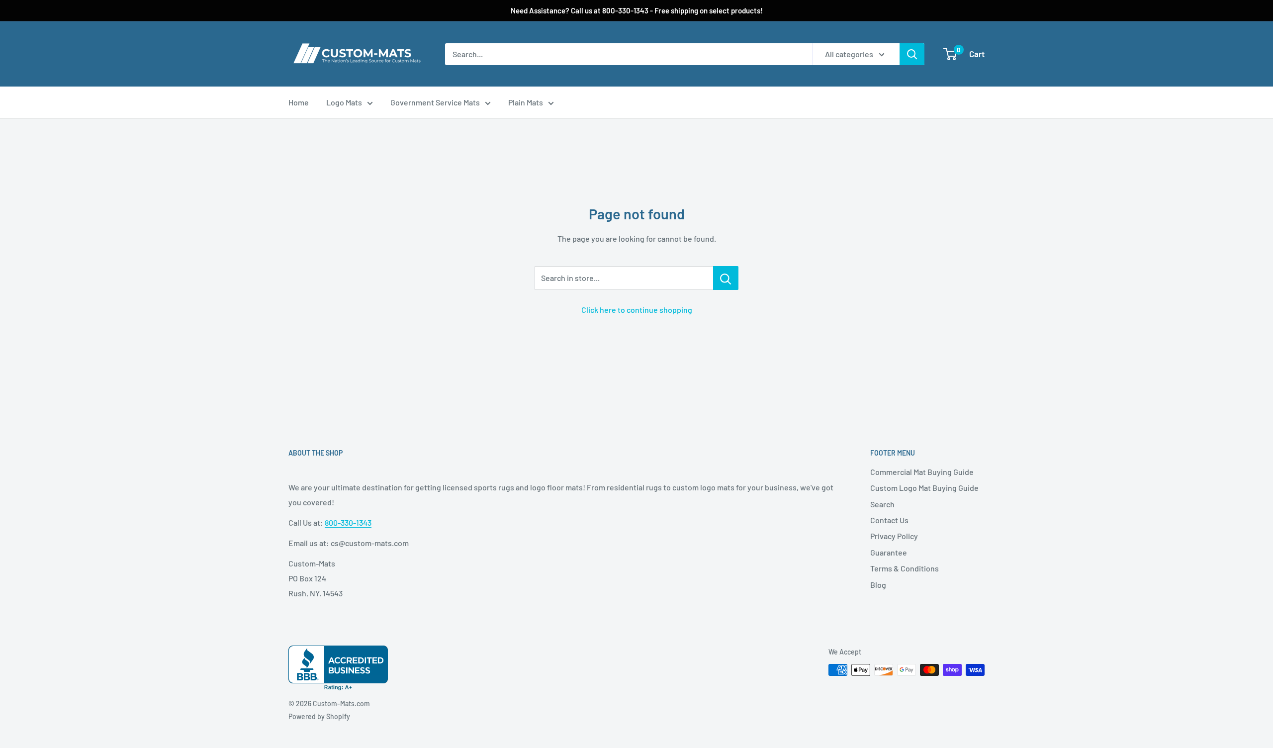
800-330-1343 (348, 522)
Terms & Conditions (904, 568)
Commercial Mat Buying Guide (922, 471)
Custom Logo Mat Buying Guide (924, 487)
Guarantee (888, 552)
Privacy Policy (894, 536)
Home (298, 102)
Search (882, 504)
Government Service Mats (435, 102)
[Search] (912, 54)
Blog (878, 584)
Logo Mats (344, 102)
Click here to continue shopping (636, 309)
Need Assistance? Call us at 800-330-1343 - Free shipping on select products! (637, 10)
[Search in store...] (725, 278)
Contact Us (889, 520)
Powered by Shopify (319, 716)
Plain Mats (525, 102)
